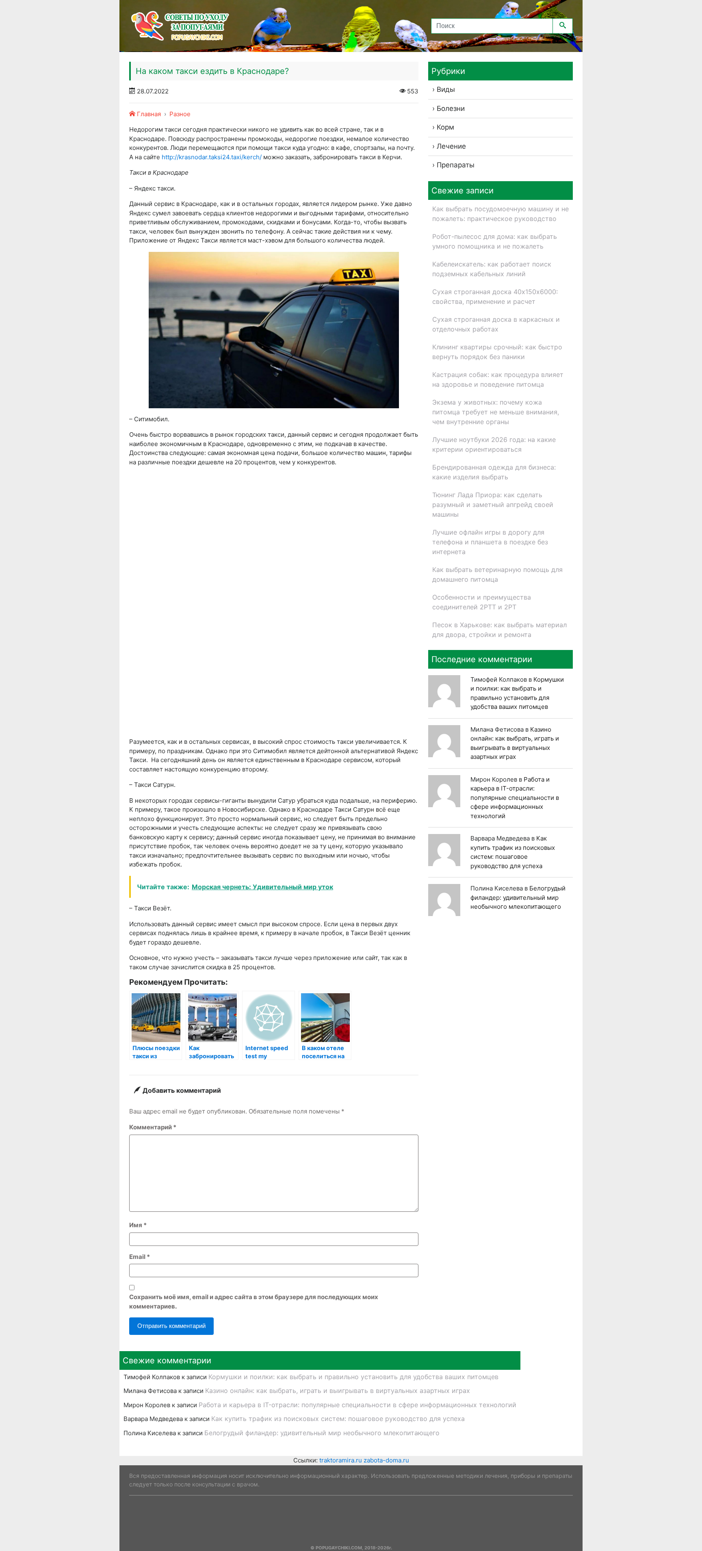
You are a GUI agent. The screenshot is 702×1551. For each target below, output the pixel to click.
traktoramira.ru (340, 1460)
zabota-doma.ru (386, 1460)
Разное (180, 114)
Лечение (451, 146)
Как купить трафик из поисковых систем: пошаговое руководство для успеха (338, 1419)
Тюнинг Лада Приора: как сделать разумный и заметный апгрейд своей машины (492, 504)
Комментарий (152, 1127)
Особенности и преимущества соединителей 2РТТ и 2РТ (481, 602)
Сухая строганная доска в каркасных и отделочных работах (496, 324)
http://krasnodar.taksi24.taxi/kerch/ (212, 157)
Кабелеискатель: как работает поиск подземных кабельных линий (491, 269)
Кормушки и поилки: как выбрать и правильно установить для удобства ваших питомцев (353, 1377)
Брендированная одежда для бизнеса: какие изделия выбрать (494, 472)
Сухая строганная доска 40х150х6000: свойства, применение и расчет (495, 296)
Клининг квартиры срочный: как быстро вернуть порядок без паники (497, 352)
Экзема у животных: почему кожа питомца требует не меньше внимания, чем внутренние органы (495, 412)
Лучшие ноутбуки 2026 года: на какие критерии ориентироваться (494, 444)
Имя (138, 1225)
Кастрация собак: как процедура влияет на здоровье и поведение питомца (497, 379)
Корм (445, 127)
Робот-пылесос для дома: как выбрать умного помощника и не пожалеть (494, 241)
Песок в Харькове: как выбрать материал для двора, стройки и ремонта (499, 630)
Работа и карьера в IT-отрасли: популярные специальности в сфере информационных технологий (514, 798)
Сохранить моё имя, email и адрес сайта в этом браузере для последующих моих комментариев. (253, 1301)
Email (139, 1257)
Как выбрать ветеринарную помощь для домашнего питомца (497, 574)
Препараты (455, 165)
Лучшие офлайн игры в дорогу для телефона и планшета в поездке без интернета (490, 542)
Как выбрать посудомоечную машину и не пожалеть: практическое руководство (500, 214)
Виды (446, 89)
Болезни (451, 108)
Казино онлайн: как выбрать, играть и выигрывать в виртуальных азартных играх (337, 1390)
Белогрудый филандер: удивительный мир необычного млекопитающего (518, 897)
